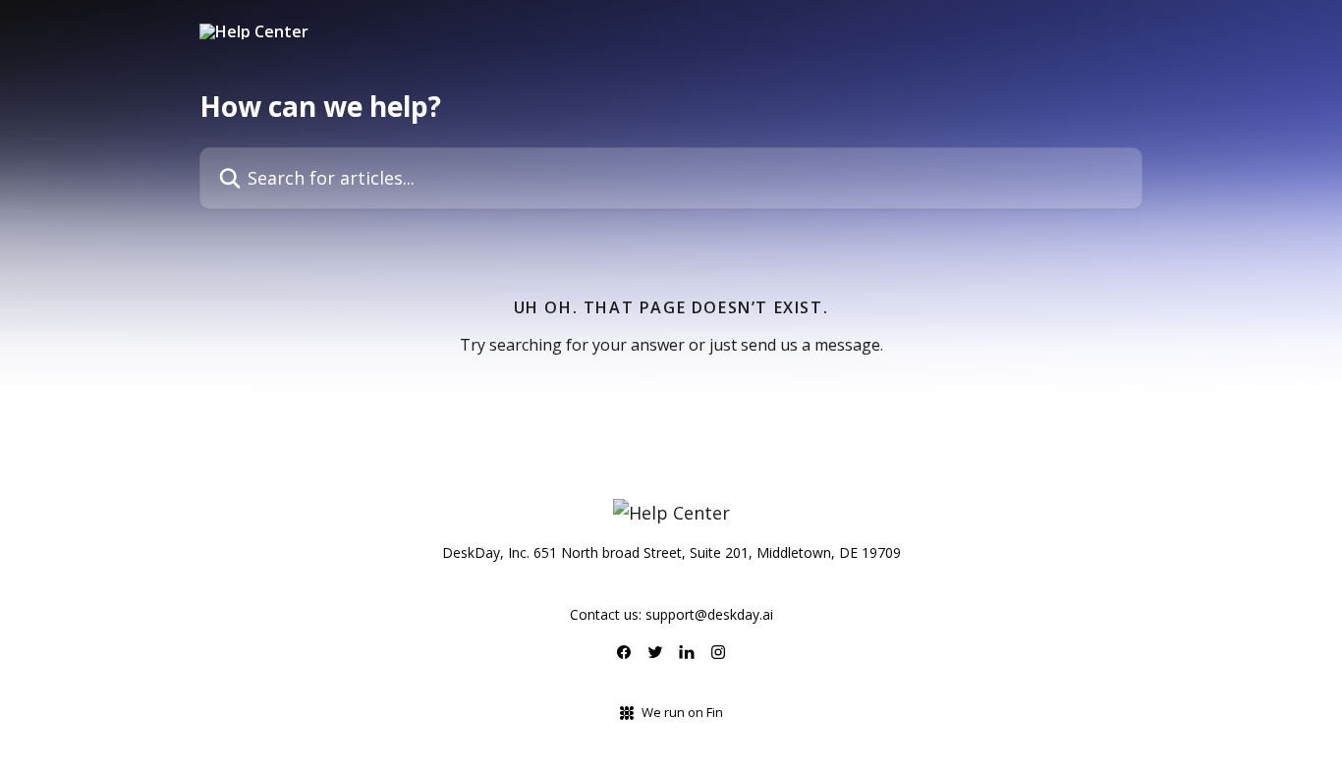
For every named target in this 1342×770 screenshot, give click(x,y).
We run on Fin (682, 712)
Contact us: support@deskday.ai (671, 614)
